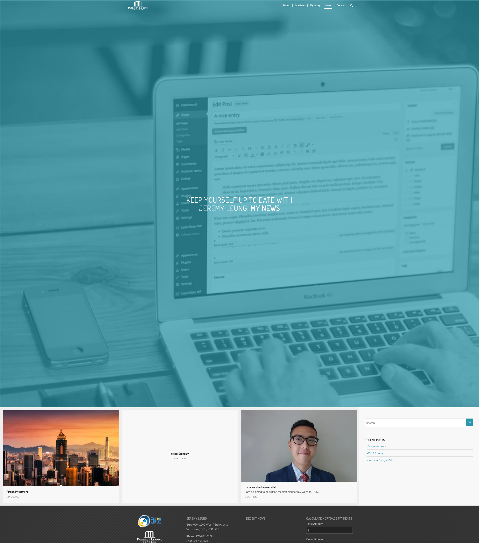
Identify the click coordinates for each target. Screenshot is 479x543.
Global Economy (375, 453)
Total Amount (314, 523)
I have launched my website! (380, 460)
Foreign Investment (376, 446)
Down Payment (315, 539)
